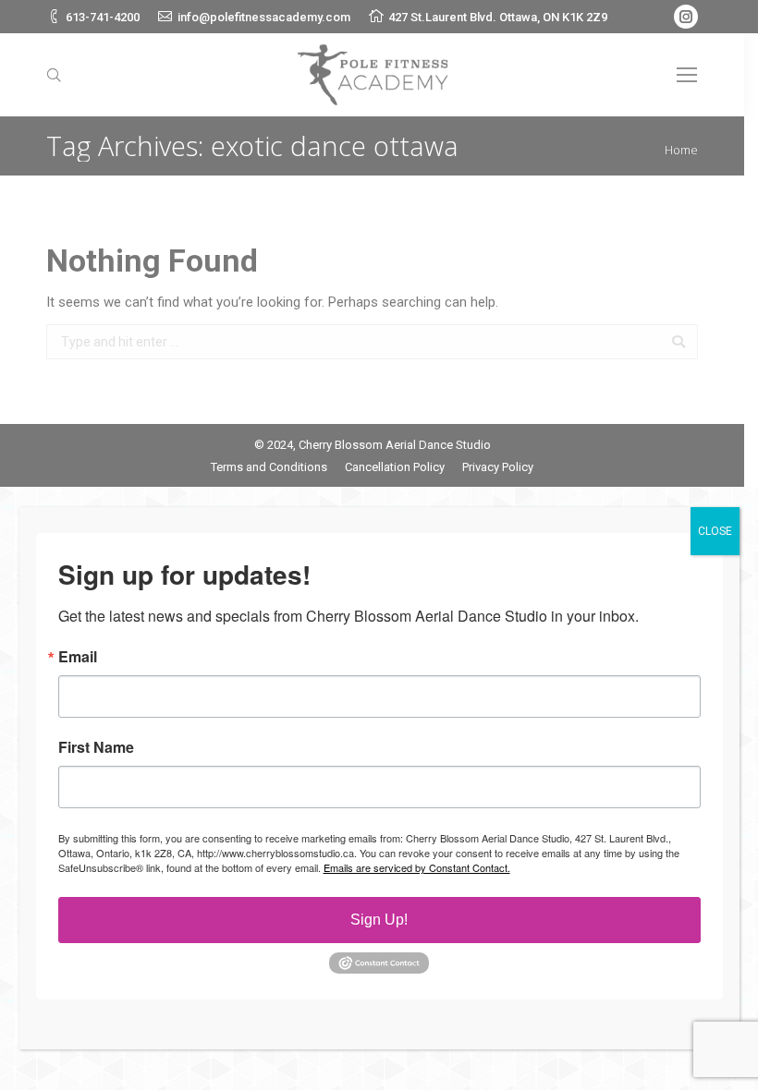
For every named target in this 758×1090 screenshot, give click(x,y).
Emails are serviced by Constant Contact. (417, 867)
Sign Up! (379, 919)
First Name (96, 747)
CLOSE (715, 531)
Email (77, 656)
